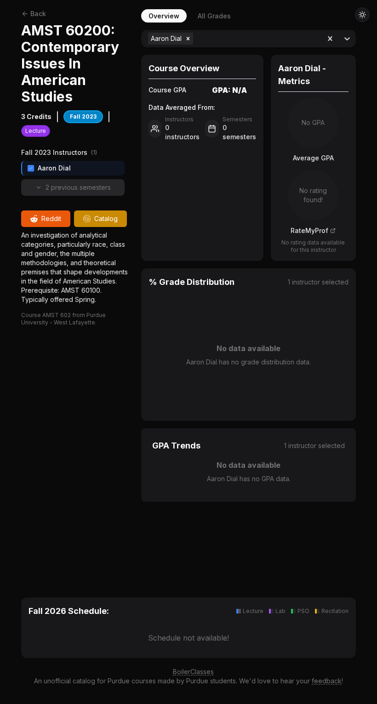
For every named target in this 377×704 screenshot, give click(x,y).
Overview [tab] (164, 16)
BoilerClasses (193, 672)
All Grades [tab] (214, 16)
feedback (327, 681)
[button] (188, 39)
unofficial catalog (69, 681)
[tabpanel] (248, 303)
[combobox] (196, 38)
